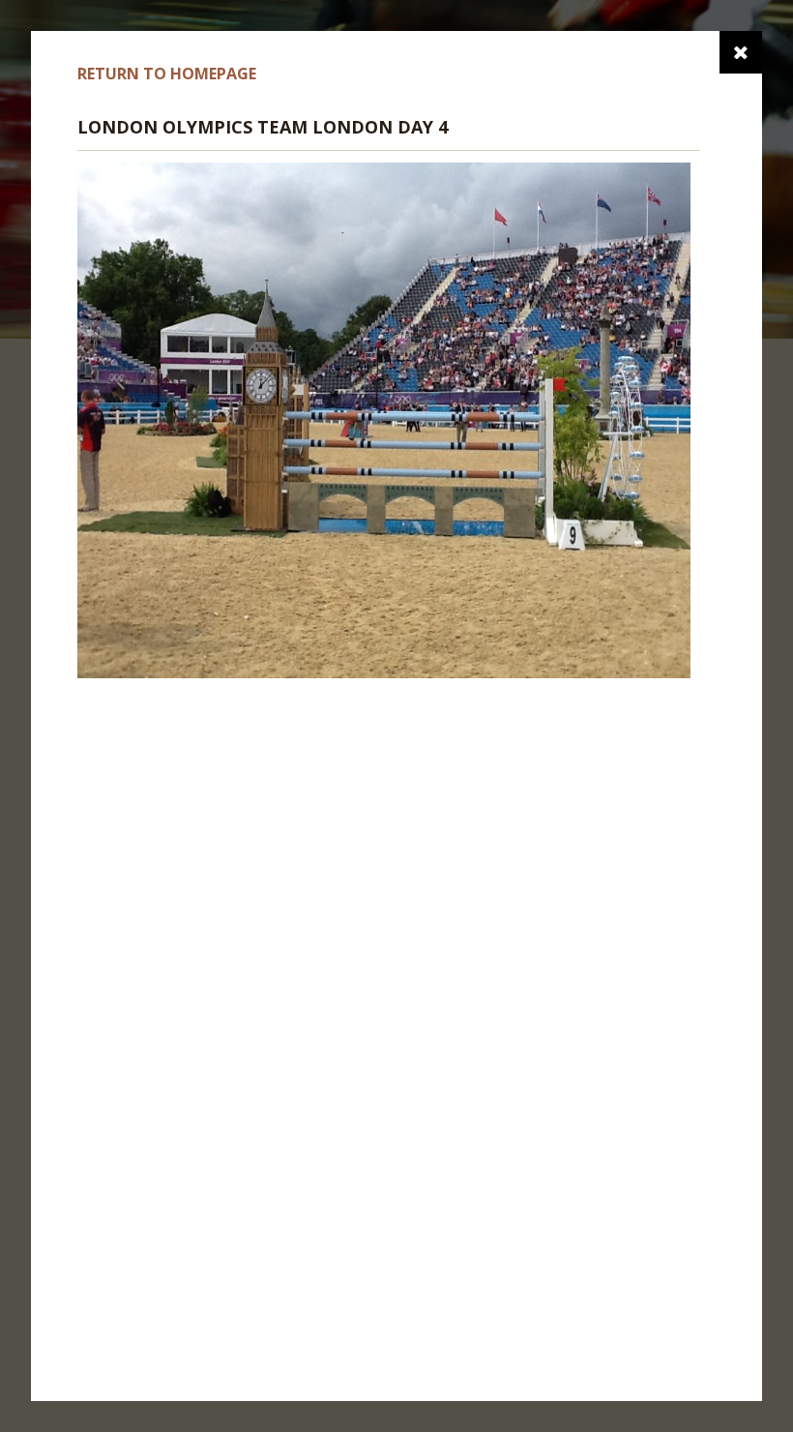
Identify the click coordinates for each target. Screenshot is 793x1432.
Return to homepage (166, 73)
